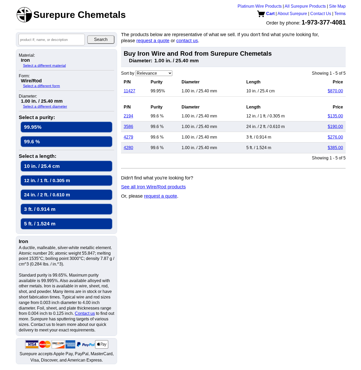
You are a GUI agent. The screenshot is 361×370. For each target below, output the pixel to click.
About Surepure (292, 13)
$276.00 (335, 137)
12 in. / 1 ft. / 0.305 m (47, 180)
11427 (129, 91)
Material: (27, 55)
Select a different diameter (45, 106)
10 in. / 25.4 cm (42, 166)
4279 (128, 137)
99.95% (32, 127)
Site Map (337, 6)
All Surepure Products (305, 6)
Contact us (85, 313)
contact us (187, 40)
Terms (340, 13)
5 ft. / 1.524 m (39, 223)
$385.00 (335, 147)
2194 (128, 116)
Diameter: (28, 96)
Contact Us (320, 13)
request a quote (152, 40)
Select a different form (41, 86)
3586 (128, 126)
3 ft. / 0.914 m (39, 209)
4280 (128, 147)
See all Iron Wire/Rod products (153, 186)
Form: (24, 76)
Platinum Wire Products (260, 6)
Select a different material (44, 65)
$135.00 (335, 116)
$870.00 (335, 91)
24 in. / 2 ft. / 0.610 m (47, 194)
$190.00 (335, 126)
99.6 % (32, 141)
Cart (270, 13)
